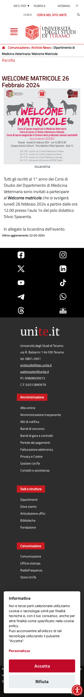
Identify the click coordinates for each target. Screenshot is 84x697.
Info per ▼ (22, 5)
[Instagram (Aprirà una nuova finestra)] (63, 254)
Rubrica (40, 5)
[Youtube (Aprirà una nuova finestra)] (21, 282)
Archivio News (41, 47)
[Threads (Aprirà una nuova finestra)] (21, 310)
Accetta (42, 666)
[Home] (4, 47)
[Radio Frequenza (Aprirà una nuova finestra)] (63, 310)
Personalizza (19, 651)
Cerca (28, 15)
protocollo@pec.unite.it (36, 365)
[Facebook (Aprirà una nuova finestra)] (21, 254)
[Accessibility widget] (77, 690)
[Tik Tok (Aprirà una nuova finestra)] (63, 282)
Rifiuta (42, 681)
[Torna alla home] (51, 32)
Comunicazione (18, 47)
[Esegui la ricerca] (78, 15)
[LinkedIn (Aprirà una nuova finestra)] (63, 268)
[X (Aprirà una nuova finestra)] (21, 268)
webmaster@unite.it (34, 371)
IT (77, 5)
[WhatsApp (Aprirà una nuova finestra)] (63, 296)
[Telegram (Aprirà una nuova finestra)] (21, 296)
